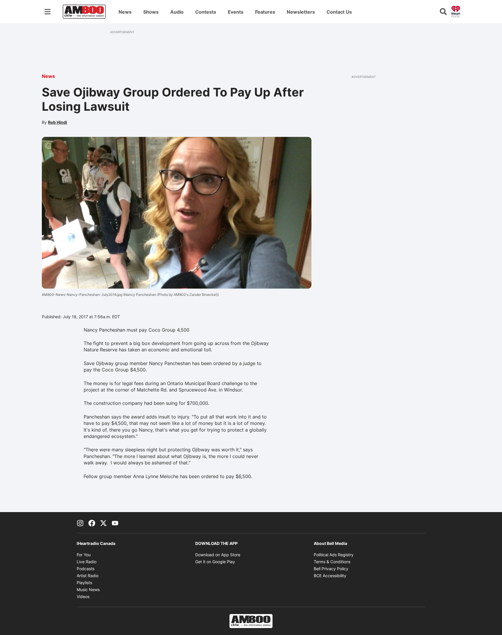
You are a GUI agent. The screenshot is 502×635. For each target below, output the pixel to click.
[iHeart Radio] (455, 11)
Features (265, 12)
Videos (83, 596)
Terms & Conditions (332, 561)
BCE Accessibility (330, 575)
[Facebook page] (91, 522)
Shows (151, 12)
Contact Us (339, 12)
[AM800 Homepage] (84, 12)
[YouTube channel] (115, 522)
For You (84, 554)
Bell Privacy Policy (331, 568)
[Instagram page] (80, 522)
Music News (88, 589)
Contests (205, 12)
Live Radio (86, 561)
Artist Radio (87, 575)
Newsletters (301, 12)
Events (235, 12)
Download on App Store (217, 554)
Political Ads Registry (334, 554)
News (125, 12)
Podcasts (85, 568)
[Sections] (47, 11)
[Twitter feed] (103, 522)
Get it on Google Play (215, 561)
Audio (177, 12)
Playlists (84, 582)
